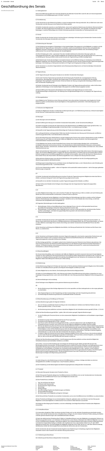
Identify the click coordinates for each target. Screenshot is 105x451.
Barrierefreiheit (56, 448)
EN (98, 1)
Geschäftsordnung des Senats (7, 10)
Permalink (90, 449)
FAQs (89, 448)
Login (37, 449)
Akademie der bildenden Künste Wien (9, 446)
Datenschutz (55, 447)
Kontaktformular (73, 447)
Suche (94, 1)
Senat (12, 1)
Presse (71, 446)
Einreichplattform (39, 447)
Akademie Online (39, 446)
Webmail (37, 448)
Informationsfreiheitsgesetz (76, 449)
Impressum (55, 449)
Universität (6, 1)
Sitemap (55, 446)
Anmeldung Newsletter (75, 448)
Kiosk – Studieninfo (92, 446)
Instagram (90, 447)
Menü (102, 1)
